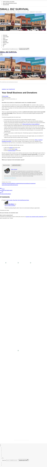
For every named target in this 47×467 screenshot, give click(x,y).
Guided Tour (5, 39)
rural (7, 89)
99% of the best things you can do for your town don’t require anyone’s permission (22, 246)
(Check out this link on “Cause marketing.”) (31, 124)
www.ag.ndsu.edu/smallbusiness (10, 177)
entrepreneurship (23, 183)
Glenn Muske (5, 96)
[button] (3, 47)
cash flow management (7, 183)
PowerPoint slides (11, 150)
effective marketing (16, 183)
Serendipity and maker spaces (6, 189)
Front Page (5, 35)
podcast (10, 147)
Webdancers (31, 440)
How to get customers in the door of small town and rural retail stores (19, 250)
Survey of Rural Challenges (8, 1)
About (4, 38)
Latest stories (6, 36)
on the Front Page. (10, 238)
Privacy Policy (6, 42)
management (8, 184)
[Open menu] (1, 54)
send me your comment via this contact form (35, 216)
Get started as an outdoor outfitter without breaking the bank (17, 248)
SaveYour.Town (6, 4)
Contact (4, 44)
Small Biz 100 (12, 89)
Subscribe (5, 41)
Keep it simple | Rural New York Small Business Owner (18, 200)
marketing (4, 89)
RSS (3, 45)
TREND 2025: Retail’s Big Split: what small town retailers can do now (19, 243)
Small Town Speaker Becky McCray (10, 3)
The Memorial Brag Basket (5, 193)
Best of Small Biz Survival (14, 253)
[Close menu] (0, 445)
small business (14, 184)
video (16, 149)
